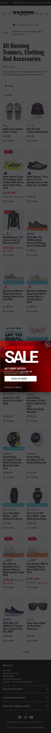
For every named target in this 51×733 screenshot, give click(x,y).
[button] (25, 366)
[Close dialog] (47, 344)
